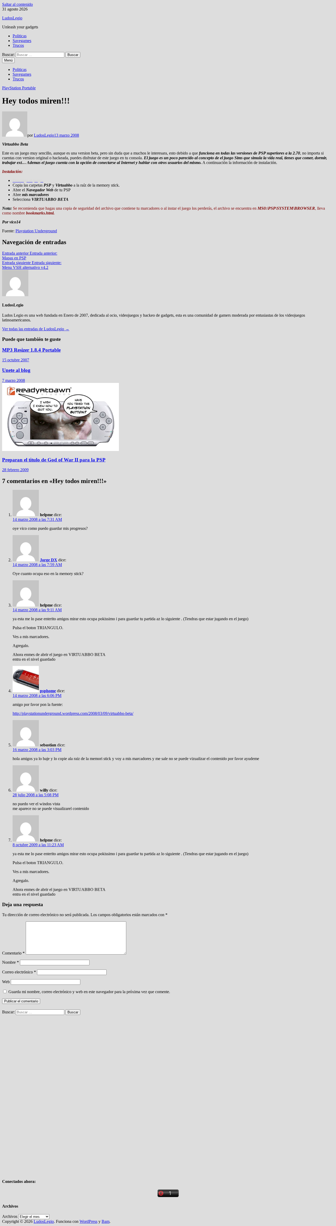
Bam (105, 1221)
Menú (8, 60)
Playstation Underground (36, 231)
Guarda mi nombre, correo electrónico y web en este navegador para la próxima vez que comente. (89, 991)
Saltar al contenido (17, 4)
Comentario (13, 953)
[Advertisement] (41, 1094)
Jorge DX (48, 560)
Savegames (22, 40)
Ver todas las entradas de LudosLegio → (35, 329)
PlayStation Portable (19, 88)
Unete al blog (16, 370)
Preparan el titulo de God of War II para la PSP (54, 460)
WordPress (88, 1221)
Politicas (20, 36)
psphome (48, 691)
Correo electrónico (19, 972)
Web (6, 981)
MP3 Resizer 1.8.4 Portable (31, 350)
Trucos (18, 45)
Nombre (10, 962)
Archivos (9, 1216)
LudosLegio (12, 18)
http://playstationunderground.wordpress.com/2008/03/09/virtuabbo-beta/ (73, 713)
